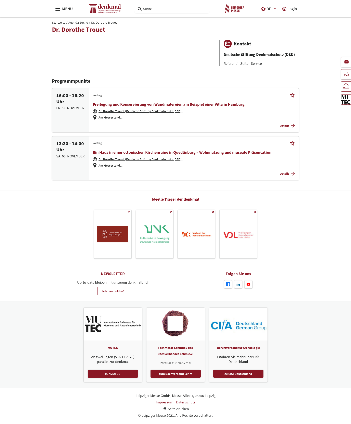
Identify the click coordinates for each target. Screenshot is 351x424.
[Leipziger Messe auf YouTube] (248, 284)
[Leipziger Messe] (234, 8)
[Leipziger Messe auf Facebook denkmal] (228, 284)
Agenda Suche (78, 22)
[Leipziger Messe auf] (238, 284)
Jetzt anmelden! (113, 291)
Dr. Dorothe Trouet (104, 22)
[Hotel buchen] (346, 86)
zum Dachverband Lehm (175, 374)
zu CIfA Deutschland (238, 374)
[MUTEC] (346, 99)
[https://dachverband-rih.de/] (112, 234)
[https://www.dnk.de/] (154, 234)
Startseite (58, 22)
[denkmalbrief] (346, 62)
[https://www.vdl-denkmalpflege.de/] (238, 234)
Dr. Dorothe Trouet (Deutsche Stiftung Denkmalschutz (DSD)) (140, 111)
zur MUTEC (112, 374)
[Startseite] (105, 8)
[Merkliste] (292, 95)
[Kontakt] (346, 74)
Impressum (164, 402)
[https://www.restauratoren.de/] (196, 234)
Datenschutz (185, 402)
